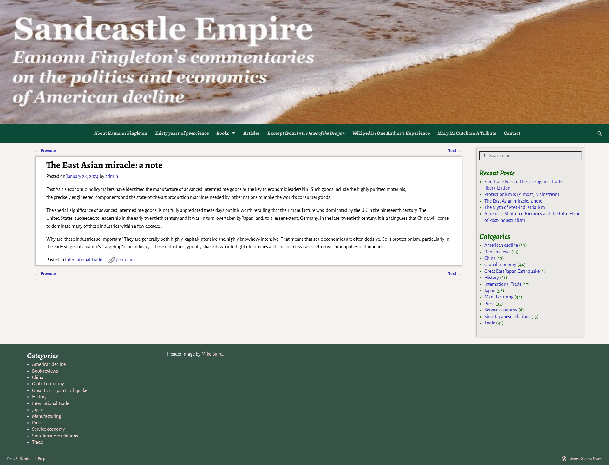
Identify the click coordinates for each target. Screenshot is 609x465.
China (489, 258)
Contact (512, 133)
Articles (251, 133)
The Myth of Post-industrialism (514, 207)
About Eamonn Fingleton (120, 133)
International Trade (83, 259)
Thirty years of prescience (182, 133)
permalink (126, 259)
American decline (501, 245)
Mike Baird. (212, 354)
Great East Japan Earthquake (512, 271)
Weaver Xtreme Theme (585, 459)
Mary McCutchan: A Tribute (466, 133)
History (491, 277)
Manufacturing (499, 296)
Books (222, 133)
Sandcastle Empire (34, 459)
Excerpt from (306, 133)
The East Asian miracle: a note (513, 201)
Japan (489, 290)
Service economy (500, 309)
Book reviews (497, 251)
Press (489, 303)
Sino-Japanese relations (507, 316)
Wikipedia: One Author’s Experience (391, 133)
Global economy (500, 264)
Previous (46, 150)
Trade (489, 322)
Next (454, 150)
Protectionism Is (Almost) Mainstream (521, 194)
